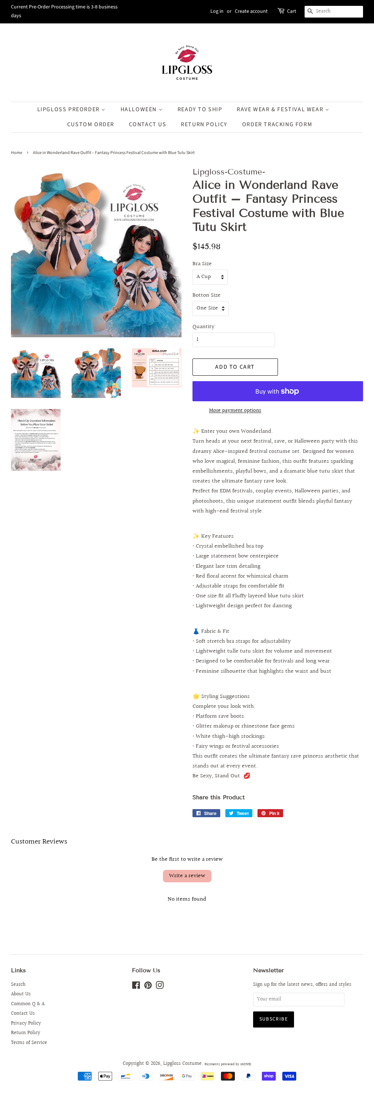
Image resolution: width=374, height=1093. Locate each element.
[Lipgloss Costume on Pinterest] (148, 987)
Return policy (204, 124)
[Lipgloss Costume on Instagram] (160, 987)
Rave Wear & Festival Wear (281, 109)
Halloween (140, 109)
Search (18, 985)
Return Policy (25, 1033)
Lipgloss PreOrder (69, 109)
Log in (217, 11)
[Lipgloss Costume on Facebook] (136, 987)
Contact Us (148, 124)
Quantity (203, 326)
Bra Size (202, 263)
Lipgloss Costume (182, 1064)
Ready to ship (200, 109)
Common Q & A (28, 1004)
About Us (21, 994)
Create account (251, 11)
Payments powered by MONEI (228, 1064)
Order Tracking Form (277, 124)
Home (16, 153)
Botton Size (206, 295)
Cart (291, 11)
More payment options (235, 410)
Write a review (187, 875)
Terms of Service (29, 1043)
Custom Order (90, 124)
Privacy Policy (26, 1023)
